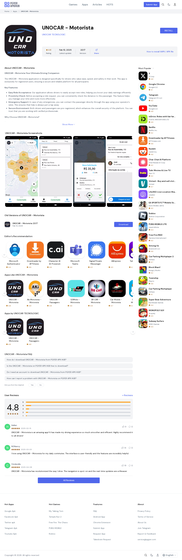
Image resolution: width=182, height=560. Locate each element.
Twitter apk (10, 522)
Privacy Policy (144, 511)
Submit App (151, 4)
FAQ (95, 511)
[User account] (174, 4)
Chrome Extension (101, 522)
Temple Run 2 (55, 517)
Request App (99, 534)
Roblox (52, 534)
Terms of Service (145, 517)
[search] (163, 4)
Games (73, 4)
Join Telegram (144, 528)
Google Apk (10, 511)
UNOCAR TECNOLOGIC (53, 34)
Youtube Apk (11, 534)
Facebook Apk (11, 517)
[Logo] (12, 4)
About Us (142, 522)
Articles (97, 4)
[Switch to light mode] (168, 4)
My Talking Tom (56, 511)
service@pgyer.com (147, 539)
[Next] (127, 171)
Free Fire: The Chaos (58, 522)
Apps (85, 4)
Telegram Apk (11, 528)
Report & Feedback (147, 534)
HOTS (109, 4)
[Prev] (10, 171)
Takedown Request (102, 539)
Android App (99, 517)
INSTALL (169, 30)
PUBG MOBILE (55, 528)
